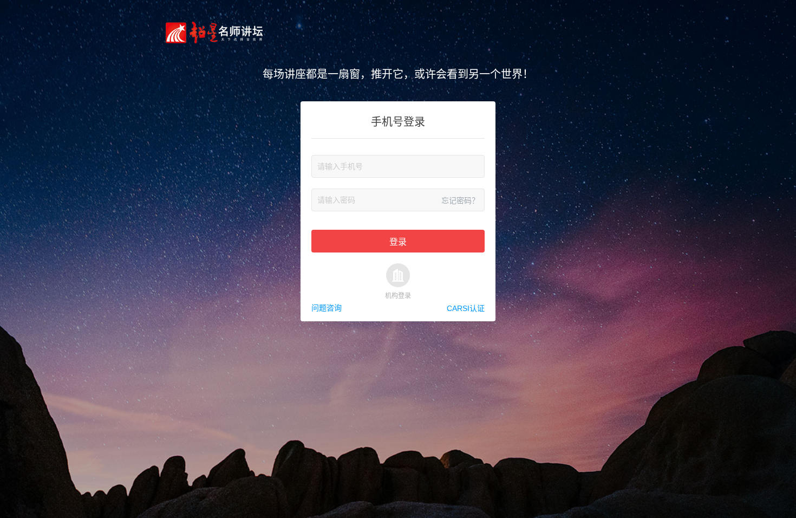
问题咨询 (326, 308)
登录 (398, 242)
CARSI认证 (466, 308)
